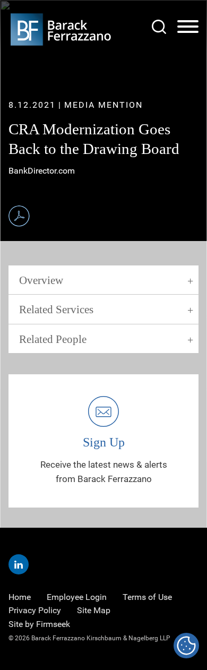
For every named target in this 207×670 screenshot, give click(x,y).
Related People (53, 339)
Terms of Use (147, 597)
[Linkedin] (18, 564)
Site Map (93, 610)
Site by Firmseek (39, 624)
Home (19, 597)
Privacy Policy (34, 610)
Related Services (56, 309)
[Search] (159, 27)
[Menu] (188, 27)
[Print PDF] (19, 216)
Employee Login (77, 597)
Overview (41, 280)
